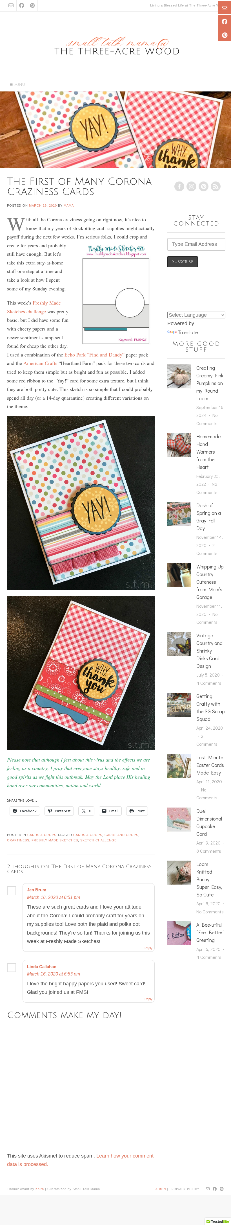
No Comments (210, 912)
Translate (188, 332)
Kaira (39, 1189)
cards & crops (87, 835)
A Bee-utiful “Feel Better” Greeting (210, 932)
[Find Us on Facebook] (21, 5)
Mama (69, 205)
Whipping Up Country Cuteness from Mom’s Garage (210, 581)
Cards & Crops (41, 835)
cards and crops (121, 835)
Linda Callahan (41, 966)
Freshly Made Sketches (55, 840)
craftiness (18, 840)
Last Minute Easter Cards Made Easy (210, 765)
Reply (148, 948)
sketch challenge (98, 840)
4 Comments (208, 683)
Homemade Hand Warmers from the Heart (208, 451)
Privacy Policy (185, 1189)
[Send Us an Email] (11, 5)
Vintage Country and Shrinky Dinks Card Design (209, 650)
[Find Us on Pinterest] (32, 5)
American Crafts (40, 363)
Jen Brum (36, 889)
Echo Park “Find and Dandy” (95, 354)
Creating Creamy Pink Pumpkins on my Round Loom (209, 383)
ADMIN (161, 1189)
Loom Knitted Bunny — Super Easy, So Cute (209, 879)
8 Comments (208, 851)
